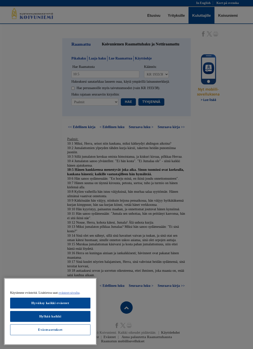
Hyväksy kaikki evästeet (50, 303)
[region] (50, 311)
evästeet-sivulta (69, 292)
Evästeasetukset (50, 329)
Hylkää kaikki (50, 316)
